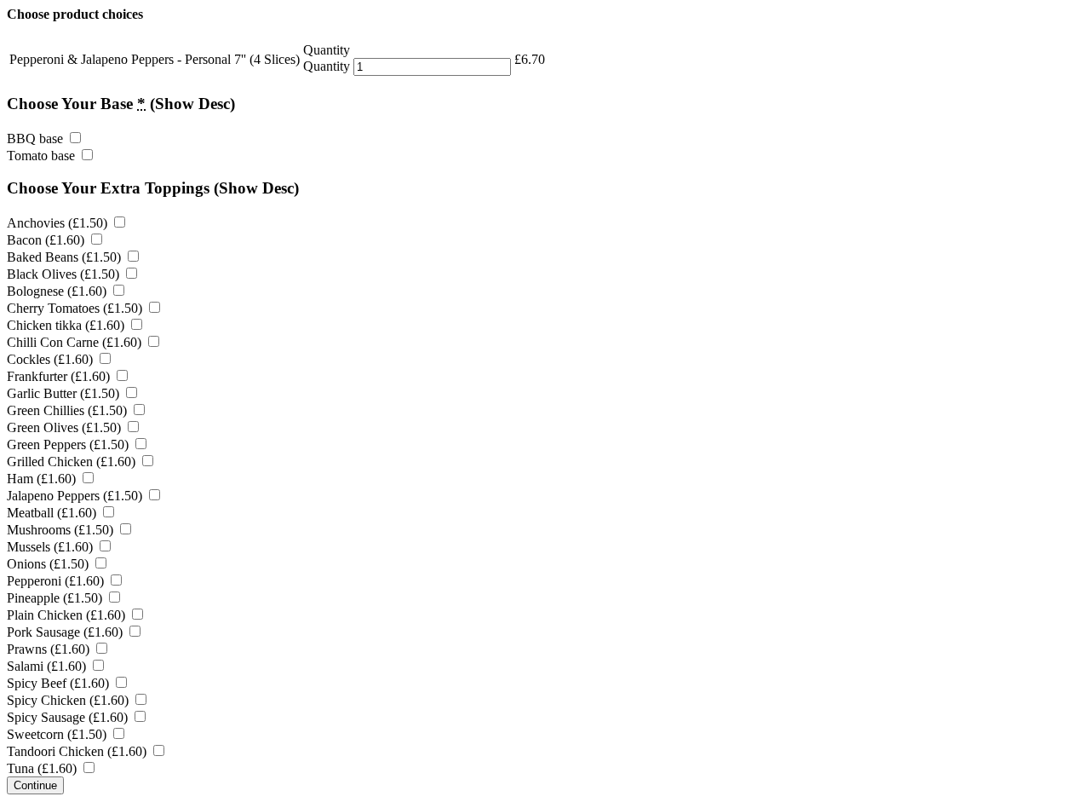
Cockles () (51, 359)
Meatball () (53, 512)
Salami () (48, 666)
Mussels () (51, 547)
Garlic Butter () (65, 393)
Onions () (49, 564)
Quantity (326, 66)
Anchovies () (59, 223)
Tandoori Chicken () (78, 751)
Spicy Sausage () (69, 717)
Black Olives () (65, 274)
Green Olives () (65, 427)
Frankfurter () (60, 376)
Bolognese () (58, 291)
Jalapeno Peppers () (76, 495)
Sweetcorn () (58, 734)
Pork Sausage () (66, 632)
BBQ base (36, 138)
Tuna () (43, 768)
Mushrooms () (62, 529)
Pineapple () (56, 598)
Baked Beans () (65, 257)
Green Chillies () (68, 410)
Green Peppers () (69, 444)
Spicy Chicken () (69, 700)
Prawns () (50, 649)
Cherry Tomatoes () (76, 308)
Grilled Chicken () (73, 461)
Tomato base (42, 155)
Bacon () (47, 240)
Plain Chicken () (68, 615)
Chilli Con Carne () (76, 342)
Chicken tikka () (67, 325)
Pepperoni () (57, 581)
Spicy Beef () (59, 683)
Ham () (43, 478)
